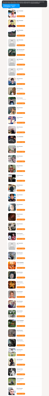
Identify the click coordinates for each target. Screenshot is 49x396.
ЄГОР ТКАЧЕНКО (20, 320)
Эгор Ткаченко (20, 127)
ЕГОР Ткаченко (20, 175)
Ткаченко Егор (20, 369)
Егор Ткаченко (20, 88)
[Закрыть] (18, 5)
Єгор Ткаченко (20, 330)
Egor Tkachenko (20, 10)
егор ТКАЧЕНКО (20, 136)
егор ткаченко (20, 117)
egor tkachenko (20, 68)
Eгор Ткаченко (20, 78)
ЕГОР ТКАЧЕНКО (20, 262)
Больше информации (35, 2)
